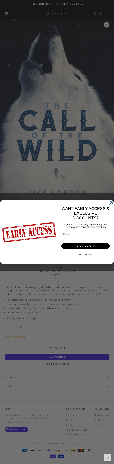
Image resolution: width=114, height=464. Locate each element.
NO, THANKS (85, 255)
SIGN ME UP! (85, 246)
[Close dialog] (111, 203)
